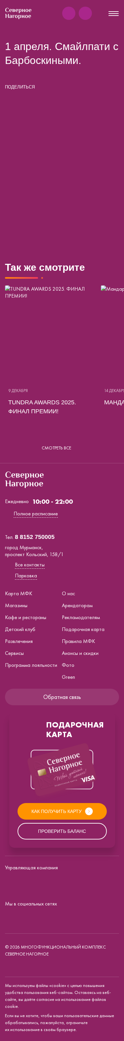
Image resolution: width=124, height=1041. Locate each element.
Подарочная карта (83, 629)
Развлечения (19, 641)
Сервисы (14, 653)
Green (68, 676)
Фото (68, 665)
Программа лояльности (31, 665)
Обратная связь (62, 697)
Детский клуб (20, 629)
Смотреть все (56, 448)
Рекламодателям (81, 617)
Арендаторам (77, 605)
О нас (68, 593)
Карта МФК (18, 593)
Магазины (16, 605)
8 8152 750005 (35, 537)
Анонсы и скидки (80, 653)
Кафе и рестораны (25, 617)
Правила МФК (78, 641)
